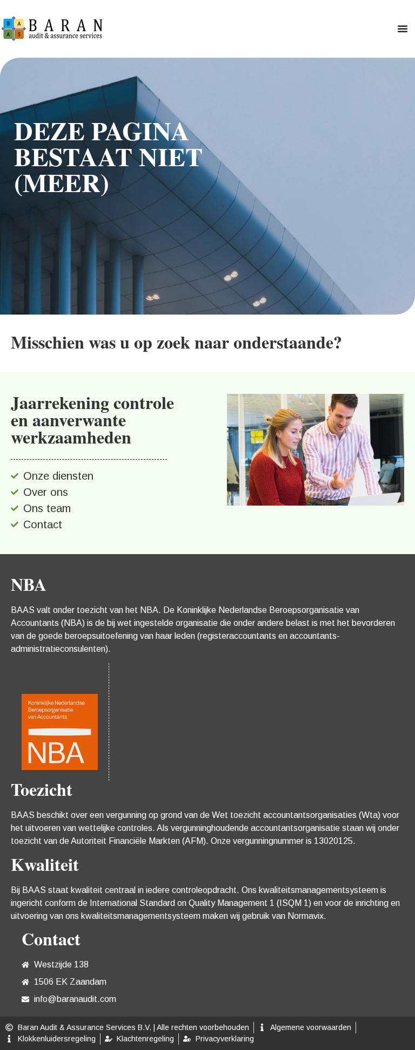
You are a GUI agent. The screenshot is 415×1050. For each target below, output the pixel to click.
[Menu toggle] (402, 28)
